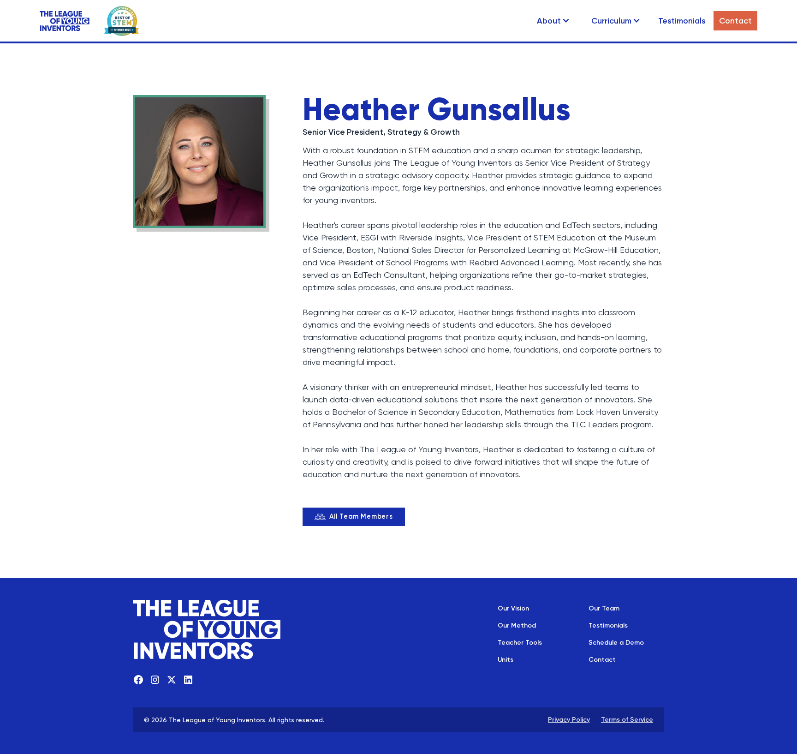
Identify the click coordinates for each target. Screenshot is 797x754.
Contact (735, 20)
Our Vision (513, 608)
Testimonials (681, 20)
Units (505, 659)
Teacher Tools (520, 642)
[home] (64, 21)
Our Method (517, 625)
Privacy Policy (569, 719)
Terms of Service (627, 719)
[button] (553, 21)
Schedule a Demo (616, 642)
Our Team (604, 608)
